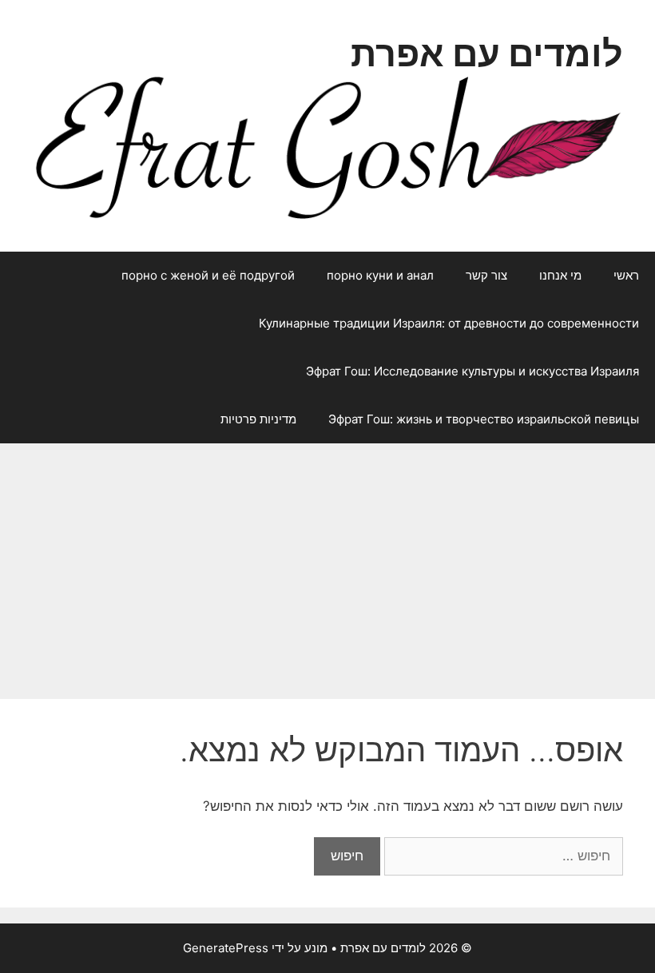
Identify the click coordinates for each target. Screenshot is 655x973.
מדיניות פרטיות (258, 419)
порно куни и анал (380, 275)
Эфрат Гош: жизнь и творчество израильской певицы (483, 419)
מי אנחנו (560, 275)
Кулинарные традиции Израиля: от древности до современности (449, 323)
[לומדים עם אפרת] (327, 146)
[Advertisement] (327, 563)
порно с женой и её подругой (208, 275)
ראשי (626, 275)
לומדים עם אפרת (487, 53)
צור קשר (486, 275)
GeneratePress (225, 947)
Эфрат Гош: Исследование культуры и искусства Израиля (472, 371)
